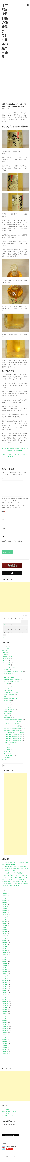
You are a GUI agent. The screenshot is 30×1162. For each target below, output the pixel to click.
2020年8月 (5, 1009)
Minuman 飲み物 (8, 690)
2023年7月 (5, 944)
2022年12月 (5, 952)
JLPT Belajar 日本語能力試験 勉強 (12, 743)
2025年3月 (5, 910)
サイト (3, 528)
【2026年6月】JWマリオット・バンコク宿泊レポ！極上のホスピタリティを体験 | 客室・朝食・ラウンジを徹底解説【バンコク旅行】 (15, 869)
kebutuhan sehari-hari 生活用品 (11, 681)
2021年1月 (5, 999)
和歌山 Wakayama (8, 713)
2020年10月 (5, 1005)
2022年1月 (5, 974)
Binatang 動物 (5, 652)
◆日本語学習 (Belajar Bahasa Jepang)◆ (12, 719)
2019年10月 (5, 1030)
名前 (3, 511)
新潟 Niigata (6, 715)
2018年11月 (5, 1054)
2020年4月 (5, 1018)
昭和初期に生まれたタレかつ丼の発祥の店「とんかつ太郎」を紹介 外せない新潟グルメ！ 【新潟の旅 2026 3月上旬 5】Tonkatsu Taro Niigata (15, 883)
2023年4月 (5, 948)
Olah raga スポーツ (7, 662)
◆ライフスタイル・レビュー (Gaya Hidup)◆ (13, 667)
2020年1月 (5, 1024)
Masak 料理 (6, 688)
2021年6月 (5, 988)
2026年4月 (5, 898)
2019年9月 (5, 1033)
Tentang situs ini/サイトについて (9, 1111)
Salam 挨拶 (7, 745)
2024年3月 (5, 929)
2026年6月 (5, 896)
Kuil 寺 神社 (7, 705)
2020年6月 (5, 1014)
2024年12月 (5, 915)
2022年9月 (5, 957)
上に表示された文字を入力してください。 (13, 541)
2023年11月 (5, 936)
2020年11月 (5, 1003)
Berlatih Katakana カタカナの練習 (12, 726)
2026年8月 (5, 893)
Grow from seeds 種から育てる (11, 677)
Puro (15, 1156)
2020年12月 (5, 1001)
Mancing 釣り (7, 757)
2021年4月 (5, 992)
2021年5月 (5, 990)
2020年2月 (5, 1022)
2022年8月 (5, 959)
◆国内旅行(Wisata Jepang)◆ (9, 698)
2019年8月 (5, 1035)
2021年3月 (5, 995)
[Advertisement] (15, 82)
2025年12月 (5, 906)
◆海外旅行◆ (5, 747)
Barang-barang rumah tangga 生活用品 (13, 671)
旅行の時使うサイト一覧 (7, 1115)
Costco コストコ (8, 675)
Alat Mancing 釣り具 (8, 755)
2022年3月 (5, 969)
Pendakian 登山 (6, 665)
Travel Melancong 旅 (9, 709)
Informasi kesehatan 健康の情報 (12, 679)
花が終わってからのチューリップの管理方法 (13, 879)
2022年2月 (5, 971)
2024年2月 (5, 931)
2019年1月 (5, 1049)
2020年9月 (5, 1007)
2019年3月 (5, 1045)
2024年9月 (5, 919)
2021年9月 (5, 982)
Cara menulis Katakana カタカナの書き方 (14, 732)
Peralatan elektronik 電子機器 (11, 692)
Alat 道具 (4, 650)
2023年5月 (5, 946)
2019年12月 (5, 1026)
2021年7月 (5, 986)
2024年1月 (5, 934)
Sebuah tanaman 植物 (9, 694)
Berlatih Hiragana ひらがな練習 (11, 724)
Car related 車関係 (8, 673)
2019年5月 (5, 1041)
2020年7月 (5, 1011)
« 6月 (3, 638)
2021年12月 (5, 976)
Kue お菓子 (6, 684)
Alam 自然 (4, 646)
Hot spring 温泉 (7, 700)
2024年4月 (5, 927)
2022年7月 (5, 961)
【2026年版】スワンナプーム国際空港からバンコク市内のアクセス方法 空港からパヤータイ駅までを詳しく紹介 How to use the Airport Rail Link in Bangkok (15, 875)
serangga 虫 (7, 696)
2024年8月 (5, 921)
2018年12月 (5, 1051)
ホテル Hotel (7, 751)
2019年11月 (5, 1028)
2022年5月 (5, 965)
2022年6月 (5, 963)
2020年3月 (5, 1020)
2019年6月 (5, 1039)
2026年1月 (5, 904)
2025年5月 (5, 908)
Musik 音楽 (5, 660)
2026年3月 (5, 900)
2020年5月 (5, 1016)
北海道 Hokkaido (8, 711)
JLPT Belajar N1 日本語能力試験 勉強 (13, 734)
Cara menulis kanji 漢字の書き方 (11, 730)
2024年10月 (5, 917)
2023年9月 (5, 940)
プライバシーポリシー (7, 1113)
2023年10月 (5, 938)
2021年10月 (5, 980)
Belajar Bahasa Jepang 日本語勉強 (12, 721)
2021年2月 (5, 997)
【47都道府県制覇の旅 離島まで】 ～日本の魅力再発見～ (5, 31)
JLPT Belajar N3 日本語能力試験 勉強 (13, 738)
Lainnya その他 (6, 658)
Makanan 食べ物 (8, 686)
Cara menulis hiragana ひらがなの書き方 (14, 728)
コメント (4, 479)
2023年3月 (5, 950)
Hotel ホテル (7, 703)
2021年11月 (5, 978)
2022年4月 (5, 967)
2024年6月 (5, 925)
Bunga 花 (4, 654)
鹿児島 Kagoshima (8, 717)
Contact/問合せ (5, 1109)
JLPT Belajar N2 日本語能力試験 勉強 (13, 736)
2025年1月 (5, 912)
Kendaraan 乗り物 (7, 656)
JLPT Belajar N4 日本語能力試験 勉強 (13, 740)
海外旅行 (4, 759)
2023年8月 (5, 942)
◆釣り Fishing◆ (6, 753)
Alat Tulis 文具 (5, 648)
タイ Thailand (7, 749)
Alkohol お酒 (7, 669)
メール (4, 520)
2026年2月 (5, 902)
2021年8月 (5, 984)
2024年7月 (5, 923)
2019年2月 (5, 1047)
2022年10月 (5, 955)
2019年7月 (5, 1037)
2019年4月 (5, 1043)
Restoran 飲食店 (8, 707)
